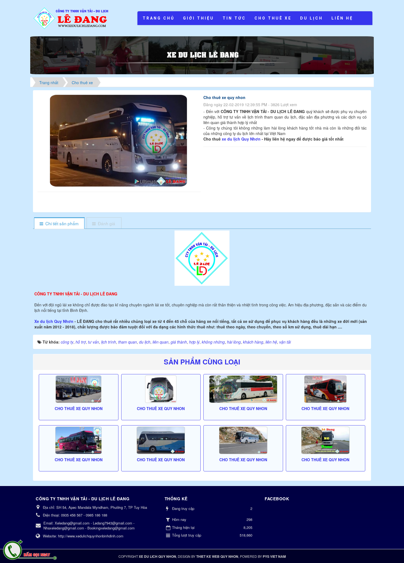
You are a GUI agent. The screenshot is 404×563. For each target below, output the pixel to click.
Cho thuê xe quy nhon (79, 408)
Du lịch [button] (311, 18)
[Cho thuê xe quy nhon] (119, 140)
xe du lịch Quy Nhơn (241, 139)
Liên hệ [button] (342, 18)
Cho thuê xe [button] (273, 18)
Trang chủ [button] (159, 18)
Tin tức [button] (234, 18)
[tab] (59, 223)
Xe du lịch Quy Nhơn (54, 321)
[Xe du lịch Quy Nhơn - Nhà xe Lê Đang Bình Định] (71, 17)
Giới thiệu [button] (198, 18)
